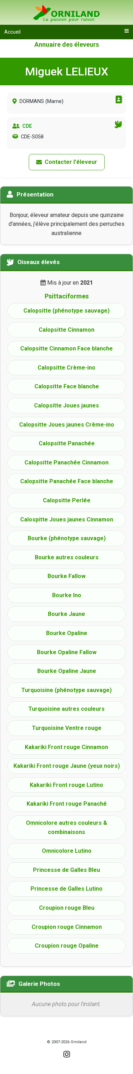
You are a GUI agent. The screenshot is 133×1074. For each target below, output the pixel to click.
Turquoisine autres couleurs (66, 708)
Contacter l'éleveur (71, 162)
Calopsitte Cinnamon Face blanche (66, 348)
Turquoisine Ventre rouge (66, 728)
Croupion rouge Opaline (67, 945)
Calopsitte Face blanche (66, 386)
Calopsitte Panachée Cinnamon (66, 462)
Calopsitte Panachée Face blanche (66, 481)
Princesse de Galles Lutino (66, 888)
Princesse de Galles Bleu (66, 870)
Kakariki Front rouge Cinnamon (66, 747)
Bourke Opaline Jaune (66, 671)
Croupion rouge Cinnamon (67, 927)
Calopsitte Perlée (66, 500)
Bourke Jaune (66, 614)
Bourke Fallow (66, 576)
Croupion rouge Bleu (66, 907)
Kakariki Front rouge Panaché (67, 803)
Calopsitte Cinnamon (66, 329)
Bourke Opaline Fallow (66, 652)
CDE (27, 126)
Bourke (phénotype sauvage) (67, 538)
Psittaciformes (67, 296)
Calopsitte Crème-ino (66, 367)
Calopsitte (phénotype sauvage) (66, 310)
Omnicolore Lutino (67, 850)
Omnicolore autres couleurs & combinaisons (66, 827)
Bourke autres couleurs (67, 557)
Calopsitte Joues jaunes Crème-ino (66, 424)
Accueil (12, 32)
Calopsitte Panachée (67, 443)
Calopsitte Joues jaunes (66, 405)
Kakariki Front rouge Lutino (66, 785)
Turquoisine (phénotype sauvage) (66, 690)
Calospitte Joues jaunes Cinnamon (66, 519)
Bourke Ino (66, 595)
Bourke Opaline (66, 633)
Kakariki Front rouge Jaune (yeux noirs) (66, 765)
